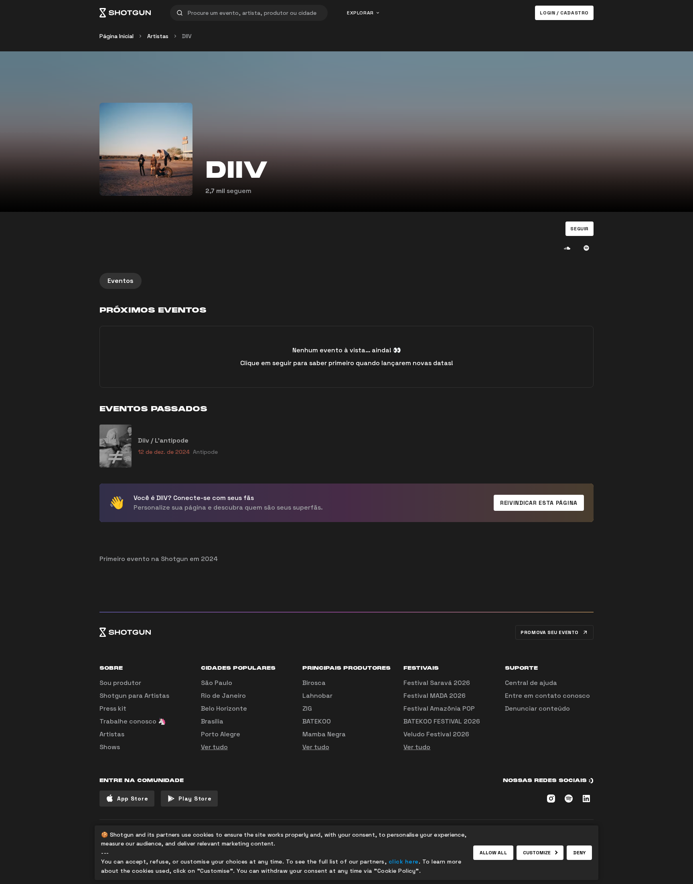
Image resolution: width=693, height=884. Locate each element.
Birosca (314, 683)
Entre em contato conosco (547, 695)
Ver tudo (214, 747)
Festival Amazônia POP (439, 708)
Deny (579, 852)
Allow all (493, 852)
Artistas (157, 36)
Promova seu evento (550, 632)
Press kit (112, 708)
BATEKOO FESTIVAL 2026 (441, 721)
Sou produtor (120, 683)
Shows (109, 747)
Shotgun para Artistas (134, 695)
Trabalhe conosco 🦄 (132, 721)
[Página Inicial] (125, 13)
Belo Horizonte (224, 708)
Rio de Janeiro (223, 695)
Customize (537, 852)
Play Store (194, 798)
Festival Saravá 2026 (436, 683)
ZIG (307, 708)
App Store (132, 798)
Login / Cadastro (564, 13)
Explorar (360, 13)
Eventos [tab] (120, 280)
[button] (579, 229)
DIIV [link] (187, 36)
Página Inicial (116, 36)
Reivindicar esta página (539, 502)
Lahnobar (317, 695)
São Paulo (216, 683)
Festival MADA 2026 (434, 695)
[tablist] (346, 281)
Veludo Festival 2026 (436, 734)
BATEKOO (316, 721)
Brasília (212, 721)
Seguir (579, 229)
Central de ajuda (531, 683)
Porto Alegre (220, 734)
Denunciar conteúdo (537, 708)
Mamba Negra (324, 734)
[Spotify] (586, 248)
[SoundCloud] (567, 248)
